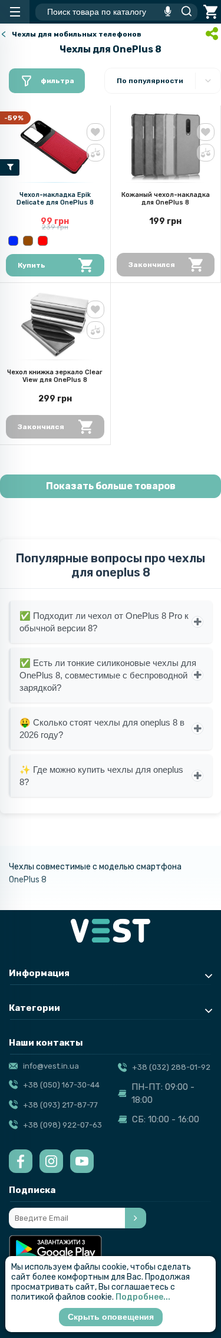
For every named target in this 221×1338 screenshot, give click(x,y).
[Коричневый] (28, 240)
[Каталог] (14, 12)
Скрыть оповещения (111, 1316)
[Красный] (42, 240)
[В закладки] (95, 132)
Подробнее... (143, 1297)
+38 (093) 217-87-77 (60, 1104)
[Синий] (13, 240)
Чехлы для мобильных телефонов (76, 34)
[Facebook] (20, 1161)
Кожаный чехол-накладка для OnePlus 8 (165, 198)
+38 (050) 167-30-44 (61, 1084)
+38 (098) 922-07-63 (62, 1125)
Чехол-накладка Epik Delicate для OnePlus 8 (55, 198)
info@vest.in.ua (51, 1066)
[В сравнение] (95, 153)
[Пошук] (183, 12)
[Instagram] (51, 1161)
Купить (31, 265)
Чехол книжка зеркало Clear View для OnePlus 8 (55, 376)
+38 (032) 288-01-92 (171, 1067)
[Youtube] (82, 1161)
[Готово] (135, 1218)
